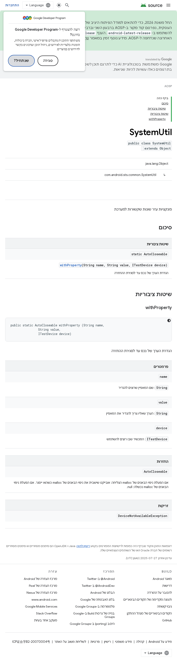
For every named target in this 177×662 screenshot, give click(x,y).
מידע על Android (160, 641)
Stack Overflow (46, 613)
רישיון (107, 641)
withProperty (71, 265)
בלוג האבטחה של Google (97, 599)
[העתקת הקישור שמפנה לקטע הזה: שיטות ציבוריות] (131, 294)
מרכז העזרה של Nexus (42, 593)
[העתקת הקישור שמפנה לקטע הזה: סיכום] (154, 228)
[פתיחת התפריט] (168, 5)
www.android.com (44, 599)
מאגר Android (162, 579)
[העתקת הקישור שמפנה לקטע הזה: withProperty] (141, 308)
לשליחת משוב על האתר (70, 641)
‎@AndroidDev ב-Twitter (98, 586)
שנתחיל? (21, 61)
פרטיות (95, 641)
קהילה (140, 641)
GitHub (167, 620)
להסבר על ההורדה (159, 593)
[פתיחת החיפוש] (67, 5)
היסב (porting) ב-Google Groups (92, 624)
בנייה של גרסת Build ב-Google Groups (93, 615)
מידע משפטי (123, 641)
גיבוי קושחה (164, 606)
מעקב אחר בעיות (45, 620)
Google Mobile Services (41, 606)
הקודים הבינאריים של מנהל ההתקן (149, 613)
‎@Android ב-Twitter (101, 579)
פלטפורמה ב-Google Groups (95, 606)
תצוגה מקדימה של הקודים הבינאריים (147, 599)
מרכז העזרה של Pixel (43, 586)
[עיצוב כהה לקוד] (169, 320)
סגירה (48, 61)
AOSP (168, 86)
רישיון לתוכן (83, 546)
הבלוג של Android (102, 593)
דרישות (167, 586)
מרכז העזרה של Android (40, 579)
